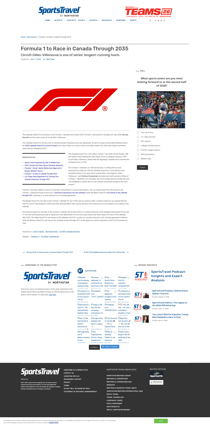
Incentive (111, 385)
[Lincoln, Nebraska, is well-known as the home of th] (97, 282)
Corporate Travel (115, 400)
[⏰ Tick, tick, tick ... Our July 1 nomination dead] (124, 309)
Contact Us (69, 373)
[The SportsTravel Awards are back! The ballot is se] (111, 282)
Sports (81, 20)
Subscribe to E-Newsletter (76, 370)
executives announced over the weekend (69, 193)
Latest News (38, 232)
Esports (93, 20)
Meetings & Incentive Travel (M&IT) (121, 388)
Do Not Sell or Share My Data (77, 388)
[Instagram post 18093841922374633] (111, 309)
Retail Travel (113, 394)
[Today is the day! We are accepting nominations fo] (97, 309)
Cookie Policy (53, 422)
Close (161, 421)
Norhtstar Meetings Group (119, 375)
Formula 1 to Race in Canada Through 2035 (41, 174)
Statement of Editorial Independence (80, 391)
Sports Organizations (70, 232)
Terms (66, 385)
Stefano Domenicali (50, 237)
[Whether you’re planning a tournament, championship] (84, 282)
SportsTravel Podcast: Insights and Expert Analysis (168, 276)
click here (52, 295)
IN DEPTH (58, 20)
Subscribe (121, 20)
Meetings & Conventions (117, 379)
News (47, 20)
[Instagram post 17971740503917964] (97, 296)
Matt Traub (50, 59)
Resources (107, 20)
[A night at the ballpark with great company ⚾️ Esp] (97, 323)
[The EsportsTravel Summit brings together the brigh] (97, 336)
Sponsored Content (72, 379)
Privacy (67, 382)
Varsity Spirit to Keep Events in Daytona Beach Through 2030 (49, 252)
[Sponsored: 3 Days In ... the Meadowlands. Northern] (84, 309)
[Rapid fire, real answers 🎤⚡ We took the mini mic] (124, 323)
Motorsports (32, 37)
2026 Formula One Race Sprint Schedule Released (44, 165)
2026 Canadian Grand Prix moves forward (41, 146)
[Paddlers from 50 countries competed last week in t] (124, 282)
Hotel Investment (114, 403)
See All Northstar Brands (118, 410)
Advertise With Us (71, 376)
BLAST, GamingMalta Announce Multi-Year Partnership (104, 252)
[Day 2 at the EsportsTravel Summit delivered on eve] (84, 323)
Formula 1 (35, 237)
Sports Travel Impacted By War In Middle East (42, 163)
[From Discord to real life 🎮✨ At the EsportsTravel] (111, 323)
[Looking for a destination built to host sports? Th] (84, 296)
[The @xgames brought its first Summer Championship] (111, 296)
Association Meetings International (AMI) (125, 391)
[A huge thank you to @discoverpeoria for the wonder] (84, 336)
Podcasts (71, 20)
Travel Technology (115, 397)
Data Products (113, 407)
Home (23, 37)
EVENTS (133, 20)
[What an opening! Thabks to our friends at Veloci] (111, 336)
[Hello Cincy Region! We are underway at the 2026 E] (124, 336)
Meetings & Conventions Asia (119, 382)
